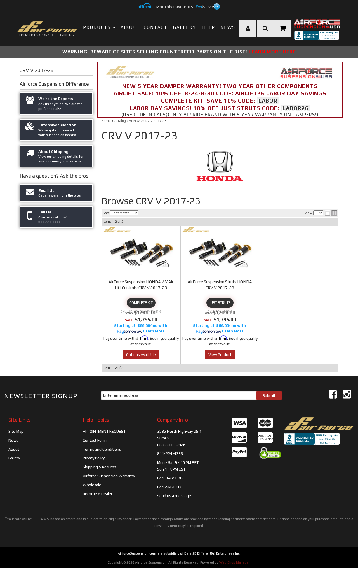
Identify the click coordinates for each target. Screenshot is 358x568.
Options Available (141, 354)
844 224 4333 (169, 487)
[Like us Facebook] (333, 394)
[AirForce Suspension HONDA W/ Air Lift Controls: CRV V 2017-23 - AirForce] (117, 229)
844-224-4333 (170, 453)
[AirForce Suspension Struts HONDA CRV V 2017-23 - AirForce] (195, 229)
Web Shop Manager (234, 562)
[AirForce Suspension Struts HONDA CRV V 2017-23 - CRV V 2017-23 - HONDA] (220, 252)
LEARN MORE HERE (272, 51)
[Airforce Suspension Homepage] (319, 423)
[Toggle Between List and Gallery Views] (331, 213)
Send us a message (174, 495)
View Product (220, 354)
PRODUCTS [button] (97, 27)
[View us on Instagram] (347, 394)
